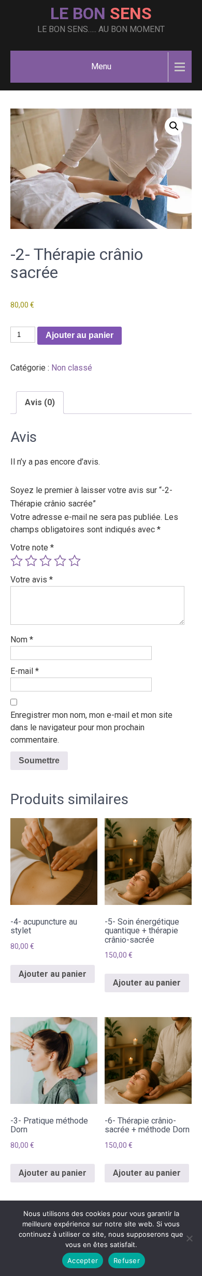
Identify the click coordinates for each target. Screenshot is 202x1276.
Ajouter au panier (79, 335)
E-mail (24, 671)
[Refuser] (189, 1238)
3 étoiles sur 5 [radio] (45, 561)
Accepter (82, 1260)
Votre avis (31, 580)
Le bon (101, 13)
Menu (101, 66)
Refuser (126, 1260)
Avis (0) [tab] (40, 402)
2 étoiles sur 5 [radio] (31, 561)
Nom (21, 639)
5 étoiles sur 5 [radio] (74, 561)
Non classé (71, 368)
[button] (174, 126)
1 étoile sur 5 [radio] (16, 561)
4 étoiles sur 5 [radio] (60, 561)
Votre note (32, 547)
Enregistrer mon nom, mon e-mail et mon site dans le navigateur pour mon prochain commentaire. (91, 727)
